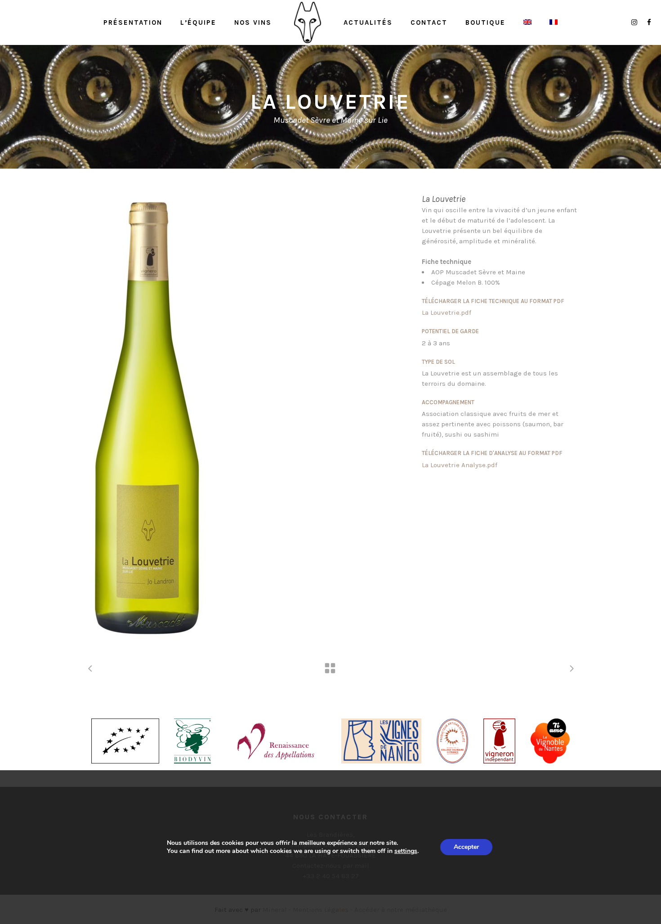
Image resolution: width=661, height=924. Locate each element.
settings (405, 851)
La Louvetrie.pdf (446, 312)
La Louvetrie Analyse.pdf (459, 465)
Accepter (466, 847)
